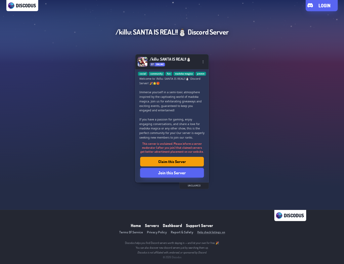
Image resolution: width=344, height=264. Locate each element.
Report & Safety (182, 232)
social (143, 73)
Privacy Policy (157, 232)
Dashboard (172, 225)
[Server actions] (203, 62)
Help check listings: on (211, 232)
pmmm (200, 73)
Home (136, 225)
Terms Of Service (131, 232)
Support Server (199, 225)
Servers (152, 225)
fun (169, 73)
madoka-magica (184, 73)
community (156, 73)
